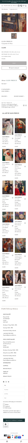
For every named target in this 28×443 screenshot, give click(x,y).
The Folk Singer (18, 136)
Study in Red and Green (6, 165)
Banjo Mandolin (18, 223)
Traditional (7, 406)
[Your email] (14, 398)
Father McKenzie (18, 287)
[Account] (19, 7)
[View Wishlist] (23, 6)
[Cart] (25, 5)
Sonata (3, 289)
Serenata (17, 166)
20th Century (8, 408)
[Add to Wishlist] (12, 138)
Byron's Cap (4, 138)
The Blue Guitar (18, 256)
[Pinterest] (26, 105)
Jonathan (4, 197)
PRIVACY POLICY (7, 376)
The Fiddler (17, 199)
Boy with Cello (5, 226)
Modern (7, 404)
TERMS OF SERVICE (5, 372)
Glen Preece (7, 41)
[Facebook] (24, 105)
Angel (3, 255)
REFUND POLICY (7, 368)
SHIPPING (5, 365)
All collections (5, 9)
